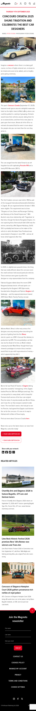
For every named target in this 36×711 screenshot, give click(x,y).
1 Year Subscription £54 (11, 440)
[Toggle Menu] (34, 3)
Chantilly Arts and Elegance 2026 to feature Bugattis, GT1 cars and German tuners (17, 493)
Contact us (18, 656)
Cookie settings (18, 687)
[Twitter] (10, 452)
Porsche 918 (24, 165)
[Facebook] (6, 452)
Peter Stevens (11, 33)
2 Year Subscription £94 (11, 434)
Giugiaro (28, 291)
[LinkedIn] (3, 452)
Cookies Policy (18, 662)
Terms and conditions (18, 680)
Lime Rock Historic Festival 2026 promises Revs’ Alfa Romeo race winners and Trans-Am (16, 541)
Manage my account (18, 668)
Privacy (18, 674)
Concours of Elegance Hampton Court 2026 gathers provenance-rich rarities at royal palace (17, 589)
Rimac (24, 334)
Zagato (25, 386)
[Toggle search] (30, 4)
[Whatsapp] (13, 452)
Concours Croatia (14, 105)
